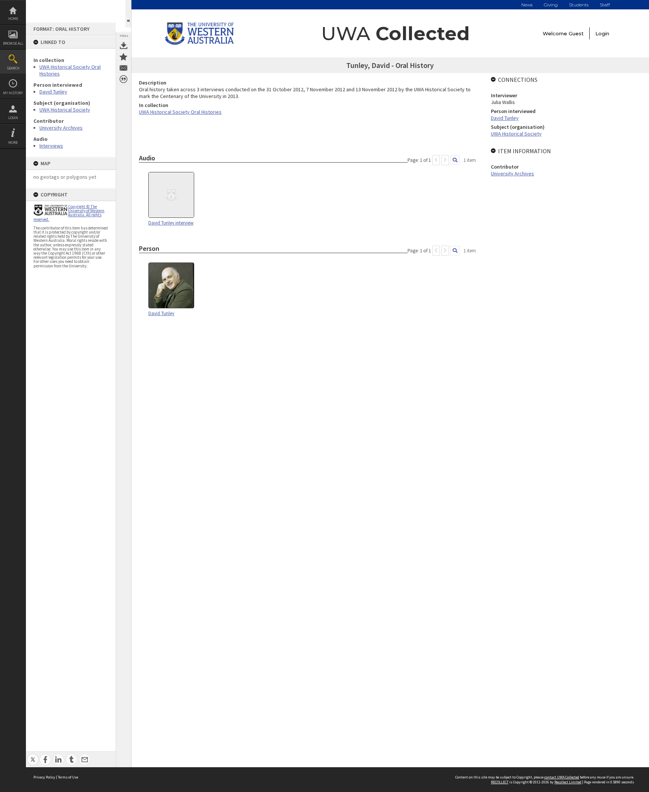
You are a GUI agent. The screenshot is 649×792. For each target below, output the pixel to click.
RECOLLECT (500, 782)
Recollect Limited (567, 782)
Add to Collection (123, 56)
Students (579, 5)
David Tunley (53, 91)
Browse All (13, 43)
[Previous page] (436, 160)
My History (13, 93)
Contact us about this (123, 68)
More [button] (13, 142)
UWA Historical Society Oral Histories (180, 112)
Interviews (51, 145)
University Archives (61, 127)
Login (13, 117)
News (527, 5)
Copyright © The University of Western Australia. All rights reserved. (68, 213)
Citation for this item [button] (123, 79)
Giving (551, 5)
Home (13, 18)
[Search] (455, 160)
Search (13, 68)
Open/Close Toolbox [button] (128, 13)
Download (123, 45)
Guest (576, 33)
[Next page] (445, 160)
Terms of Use (68, 777)
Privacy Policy (44, 777)
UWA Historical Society (64, 109)
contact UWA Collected (561, 777)
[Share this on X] (33, 755)
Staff (605, 5)
